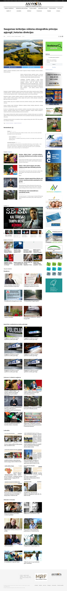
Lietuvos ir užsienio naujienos (16, 36)
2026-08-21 (21, 157)
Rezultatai (54, 67)
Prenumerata (20, 0)
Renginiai (49, 10)
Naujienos (6, 271)
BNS (4, 36)
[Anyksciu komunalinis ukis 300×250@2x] (54, 252)
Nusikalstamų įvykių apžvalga (22, 8)
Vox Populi (60, 8)
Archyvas (58, 10)
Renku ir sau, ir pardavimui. (51, 59)
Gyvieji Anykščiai (52, 8)
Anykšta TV (8, 10)
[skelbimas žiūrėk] (54, 46)
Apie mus (12, 0)
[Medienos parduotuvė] (54, 111)
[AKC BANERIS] (54, 140)
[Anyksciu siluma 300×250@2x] (54, 202)
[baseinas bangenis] (53, 219)
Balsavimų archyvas (49, 69)
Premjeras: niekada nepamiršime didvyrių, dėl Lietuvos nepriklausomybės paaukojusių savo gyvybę (31, 180)
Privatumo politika (25, 0)
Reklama (8, 0)
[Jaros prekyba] (54, 96)
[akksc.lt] (54, 268)
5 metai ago (14, 131)
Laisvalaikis (19, 10)
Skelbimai (29, 10)
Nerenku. (48, 62)
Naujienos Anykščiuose (9, 8)
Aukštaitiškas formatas (42, 8)
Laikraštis (6, 430)
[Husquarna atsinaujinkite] (54, 124)
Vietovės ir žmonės (9, 499)
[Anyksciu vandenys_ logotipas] (54, 188)
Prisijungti (15, 0)
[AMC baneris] (53, 165)
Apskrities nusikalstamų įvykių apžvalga (15, 324)
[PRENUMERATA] (54, 79)
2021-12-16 (9, 36)
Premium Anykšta (32, 8)
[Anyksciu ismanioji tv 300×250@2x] (54, 285)
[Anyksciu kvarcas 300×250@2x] (54, 236)
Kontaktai (5, 0)
